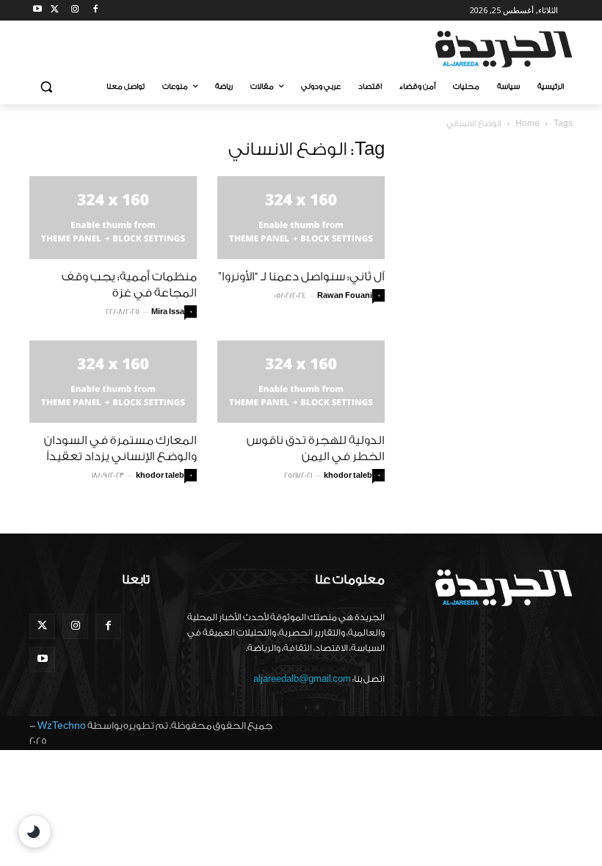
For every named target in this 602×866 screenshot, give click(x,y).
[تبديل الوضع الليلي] (34, 831)
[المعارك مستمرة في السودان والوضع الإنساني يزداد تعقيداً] (113, 382)
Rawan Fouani (344, 295)
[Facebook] (95, 10)
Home (527, 123)
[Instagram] (75, 10)
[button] (46, 87)
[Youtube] (37, 10)
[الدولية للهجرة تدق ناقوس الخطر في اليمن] (301, 382)
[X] (54, 10)
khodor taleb (160, 475)
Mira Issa (167, 312)
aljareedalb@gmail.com (302, 679)
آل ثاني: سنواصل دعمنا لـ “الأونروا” (301, 276)
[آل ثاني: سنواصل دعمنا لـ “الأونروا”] (301, 217)
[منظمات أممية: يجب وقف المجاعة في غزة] (113, 217)
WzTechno (61, 725)
